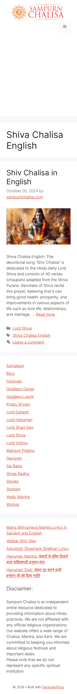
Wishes (12, 504)
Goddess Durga (20, 389)
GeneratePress (53, 687)
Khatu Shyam (18, 404)
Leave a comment (28, 342)
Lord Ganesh (17, 412)
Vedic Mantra (18, 496)
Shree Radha (17, 473)
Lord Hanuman (19, 419)
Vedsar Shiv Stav (21, 541)
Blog (10, 373)
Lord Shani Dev (20, 427)
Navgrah (14, 458)
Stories (12, 481)
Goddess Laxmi (20, 396)
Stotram (13, 489)
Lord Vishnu (17, 443)
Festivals (14, 381)
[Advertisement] (38, 77)
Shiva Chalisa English (31, 335)
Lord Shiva (22, 328)
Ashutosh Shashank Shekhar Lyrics (37, 548)
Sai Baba (14, 466)
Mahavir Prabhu (20, 450)
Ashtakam (15, 365)
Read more (45, 314)
